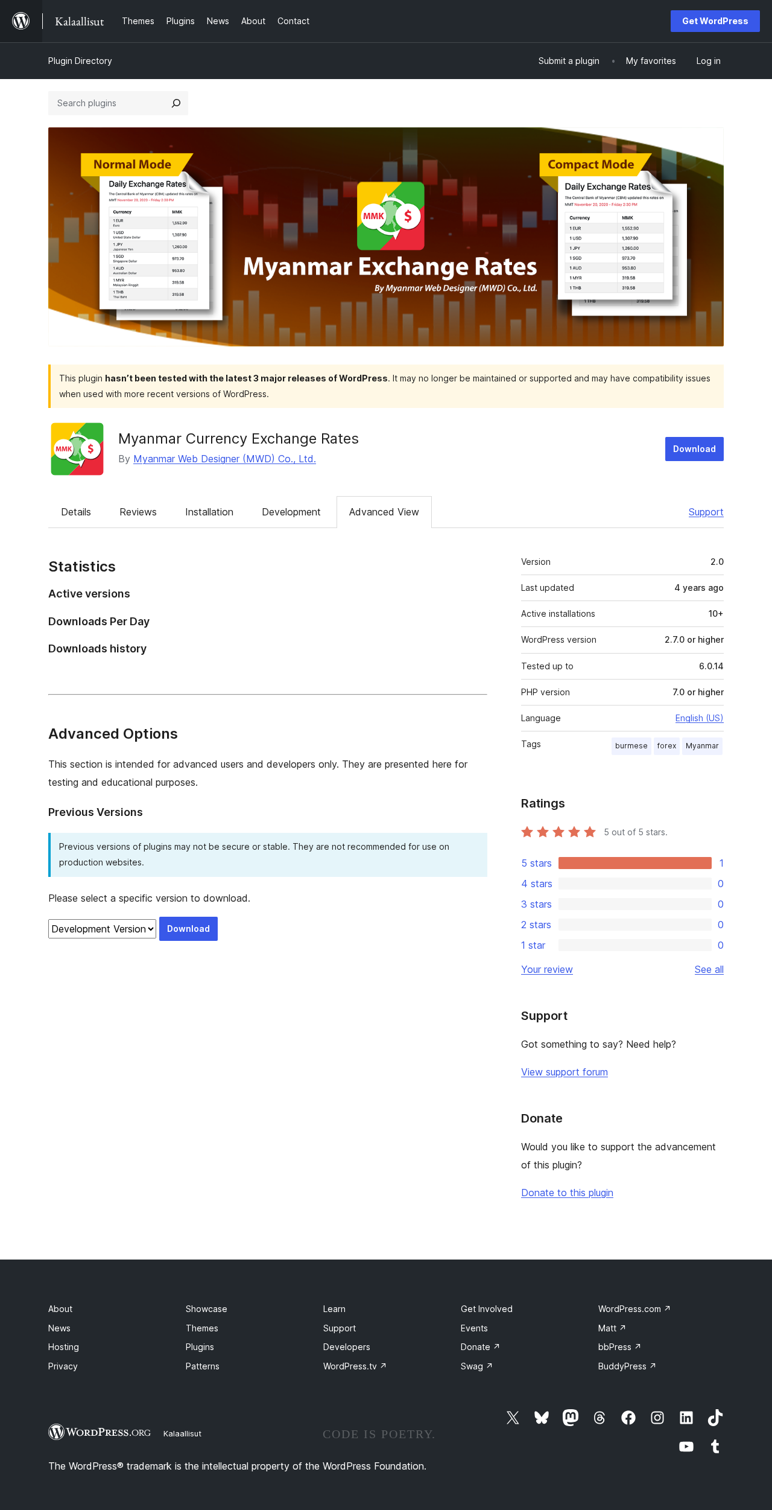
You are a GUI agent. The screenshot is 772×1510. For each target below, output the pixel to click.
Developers (346, 1347)
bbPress (620, 1347)
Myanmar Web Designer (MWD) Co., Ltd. (224, 459)
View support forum (564, 1072)
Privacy (63, 1366)
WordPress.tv (355, 1366)
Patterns (203, 1366)
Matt (612, 1328)
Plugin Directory (80, 61)
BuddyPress (627, 1366)
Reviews (138, 512)
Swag (477, 1366)
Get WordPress (715, 21)
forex (666, 745)
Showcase (206, 1309)
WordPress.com (634, 1309)
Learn (334, 1309)
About (60, 1309)
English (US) (700, 718)
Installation (209, 512)
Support (706, 512)
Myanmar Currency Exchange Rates (238, 438)
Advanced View (384, 512)
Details (76, 512)
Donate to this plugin (567, 1193)
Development (291, 512)
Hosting (63, 1347)
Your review (547, 969)
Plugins (200, 1347)
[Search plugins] (176, 103)
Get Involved (487, 1309)
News (59, 1328)
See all (709, 969)
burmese (631, 745)
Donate (481, 1347)
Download (694, 449)
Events (474, 1328)
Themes (202, 1328)
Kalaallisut (182, 1433)
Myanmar (702, 745)
